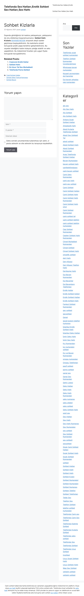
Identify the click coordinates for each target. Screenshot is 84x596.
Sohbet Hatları (69, 466)
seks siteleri (68, 403)
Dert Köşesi (67, 262)
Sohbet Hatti (68, 470)
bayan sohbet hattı (70, 164)
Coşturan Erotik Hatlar (19, 62)
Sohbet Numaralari (70, 480)
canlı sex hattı (68, 181)
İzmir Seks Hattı (69, 337)
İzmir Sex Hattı (69, 340)
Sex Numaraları (69, 427)
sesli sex (66, 413)
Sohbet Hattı (14, 65)
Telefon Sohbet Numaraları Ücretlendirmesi (69, 61)
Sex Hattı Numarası (71, 424)
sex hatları (54, 593)
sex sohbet (67, 431)
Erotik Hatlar (68, 290)
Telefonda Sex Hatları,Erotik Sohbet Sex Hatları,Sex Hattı (26, 8)
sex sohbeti (67, 440)
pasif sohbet (68, 366)
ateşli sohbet (68, 141)
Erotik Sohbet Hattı (70, 301)
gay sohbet (67, 310)
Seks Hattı (67, 390)
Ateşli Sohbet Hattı (70, 145)
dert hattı (67, 258)
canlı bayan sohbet (71, 171)
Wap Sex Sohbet (70, 568)
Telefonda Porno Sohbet (19, 70)
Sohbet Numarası (70, 487)
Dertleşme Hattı (69, 271)
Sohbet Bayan (11, 80)
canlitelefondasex (70, 168)
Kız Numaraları (69, 344)
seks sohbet (68, 406)
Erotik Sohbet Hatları (71, 297)
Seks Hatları (68, 386)
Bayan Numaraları (70, 161)
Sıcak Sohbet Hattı (70, 453)
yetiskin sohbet (69, 575)
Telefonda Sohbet (70, 546)
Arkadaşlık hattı (69, 126)
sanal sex (67, 373)
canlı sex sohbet (69, 184)
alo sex (66, 106)
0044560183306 (18, 41)
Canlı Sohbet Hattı (70, 195)
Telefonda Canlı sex (71, 514)
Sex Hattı (66, 420)
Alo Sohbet (67, 113)
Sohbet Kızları (68, 477)
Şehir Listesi (68, 383)
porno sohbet (68, 370)
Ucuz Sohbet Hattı (70, 565)
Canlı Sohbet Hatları (13, 75)
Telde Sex (67, 498)
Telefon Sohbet (69, 505)
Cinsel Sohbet (68, 248)
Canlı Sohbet (68, 188)
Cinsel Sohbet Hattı (71, 251)
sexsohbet (67, 444)
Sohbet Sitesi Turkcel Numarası (17, 77)
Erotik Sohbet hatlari (71, 294)
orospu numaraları (70, 359)
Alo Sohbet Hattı (70, 116)
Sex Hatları (67, 417)
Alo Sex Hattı (68, 109)
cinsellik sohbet (69, 255)
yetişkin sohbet (69, 572)
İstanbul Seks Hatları (71, 333)
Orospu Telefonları (70, 363)
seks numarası (69, 399)
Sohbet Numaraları (70, 484)
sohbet (66, 463)
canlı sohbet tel (69, 216)
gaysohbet (67, 314)
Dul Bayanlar (68, 281)
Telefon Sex (68, 501)
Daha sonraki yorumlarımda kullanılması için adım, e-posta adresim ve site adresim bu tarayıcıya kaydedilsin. (29, 142)
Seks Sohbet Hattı (70, 410)
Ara (64, 24)
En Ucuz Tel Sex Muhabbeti (21, 67)
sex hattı (12, 588)
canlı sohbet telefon (71, 220)
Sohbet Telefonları (70, 494)
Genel (65, 317)
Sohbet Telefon (69, 491)
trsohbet (66, 555)
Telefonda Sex (69, 542)
